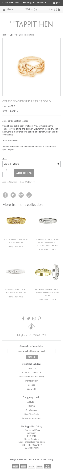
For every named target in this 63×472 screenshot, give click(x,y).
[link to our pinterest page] (39, 318)
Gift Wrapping (31, 410)
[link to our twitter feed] (13, 194)
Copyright (31, 389)
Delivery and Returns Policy (31, 376)
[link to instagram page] (34, 318)
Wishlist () (31, 9)
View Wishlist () (27, 181)
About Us (31, 401)
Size (4, 159)
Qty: (7, 170)
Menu (9, 9)
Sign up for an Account (32, 418)
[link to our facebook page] (5, 194)
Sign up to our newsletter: (31, 345)
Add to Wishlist (9, 181)
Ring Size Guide (31, 414)
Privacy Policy (31, 380)
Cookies (31, 384)
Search (31, 405)
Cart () (53, 9)
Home (5, 34)
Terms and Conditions (31, 372)
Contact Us (31, 368)
